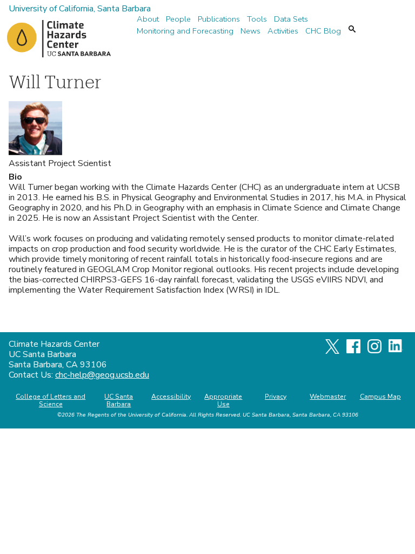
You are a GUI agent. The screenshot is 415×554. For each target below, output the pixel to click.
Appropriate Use (223, 400)
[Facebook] (353, 351)
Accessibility (171, 396)
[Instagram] (374, 351)
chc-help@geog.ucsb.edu (102, 375)
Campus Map (380, 396)
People (178, 19)
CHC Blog (323, 31)
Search (352, 29)
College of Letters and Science (50, 400)
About (148, 19)
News (250, 31)
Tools (257, 19)
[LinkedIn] (396, 349)
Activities (282, 31)
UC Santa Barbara (118, 400)
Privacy (275, 396)
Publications (219, 19)
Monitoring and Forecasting (185, 31)
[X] (332, 351)
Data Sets (291, 19)
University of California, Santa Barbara (80, 9)
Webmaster (328, 396)
